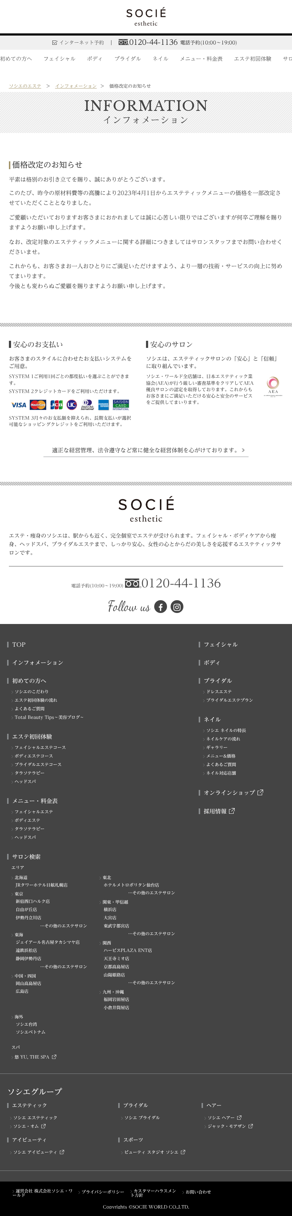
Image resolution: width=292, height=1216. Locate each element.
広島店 (22, 991)
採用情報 (215, 811)
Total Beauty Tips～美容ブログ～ (49, 717)
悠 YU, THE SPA (32, 1057)
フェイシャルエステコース (40, 747)
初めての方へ (16, 58)
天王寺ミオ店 (116, 958)
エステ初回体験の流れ (36, 700)
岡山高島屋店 (28, 983)
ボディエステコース (34, 756)
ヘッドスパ (25, 781)
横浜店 (110, 909)
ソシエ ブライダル (142, 1117)
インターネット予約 (81, 42)
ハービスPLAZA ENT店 (128, 950)
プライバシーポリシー (103, 1192)
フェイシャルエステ (34, 811)
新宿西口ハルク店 (33, 901)
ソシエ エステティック (35, 1117)
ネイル (160, 58)
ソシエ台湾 (26, 1024)
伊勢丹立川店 (28, 917)
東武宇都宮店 (116, 926)
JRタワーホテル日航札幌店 (42, 885)
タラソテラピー (30, 773)
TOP (19, 644)
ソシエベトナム (31, 1032)
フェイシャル (59, 58)
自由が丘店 (26, 909)
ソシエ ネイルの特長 (226, 730)
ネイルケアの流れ (223, 739)
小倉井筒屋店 (116, 1007)
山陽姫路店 (114, 975)
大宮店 (110, 917)
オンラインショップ (229, 793)
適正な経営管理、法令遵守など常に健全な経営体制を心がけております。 (146, 450)
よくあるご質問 (30, 708)
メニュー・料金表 (201, 58)
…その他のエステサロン (151, 893)
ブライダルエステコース (38, 764)
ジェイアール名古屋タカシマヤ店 (48, 942)
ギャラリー (217, 747)
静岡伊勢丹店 (28, 958)
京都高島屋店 (116, 966)
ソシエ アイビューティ (35, 1152)
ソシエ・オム (26, 1126)
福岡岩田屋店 (116, 999)
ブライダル (127, 58)
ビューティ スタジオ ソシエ (151, 1152)
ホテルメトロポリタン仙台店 (131, 885)
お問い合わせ (198, 1192)
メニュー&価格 (220, 756)
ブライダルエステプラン (229, 700)
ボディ (95, 58)
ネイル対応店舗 (221, 773)
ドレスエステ (219, 691)
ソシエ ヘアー (221, 1117)
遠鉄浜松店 (26, 950)
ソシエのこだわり (32, 691)
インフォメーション (76, 86)
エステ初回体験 (252, 58)
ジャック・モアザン (227, 1126)
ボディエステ (27, 820)
